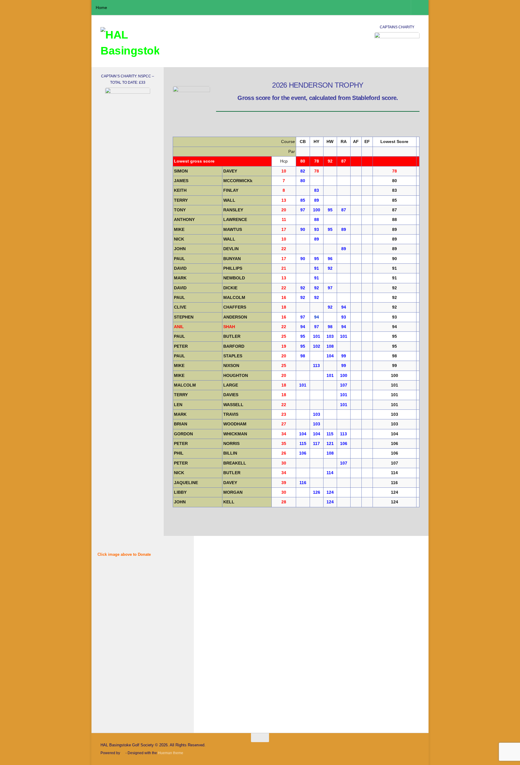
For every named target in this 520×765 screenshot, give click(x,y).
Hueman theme (170, 753)
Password (108, 602)
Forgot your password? (127, 696)
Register (143, 678)
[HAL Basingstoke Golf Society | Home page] (130, 43)
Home (101, 7)
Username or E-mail (118, 577)
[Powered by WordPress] (123, 753)
